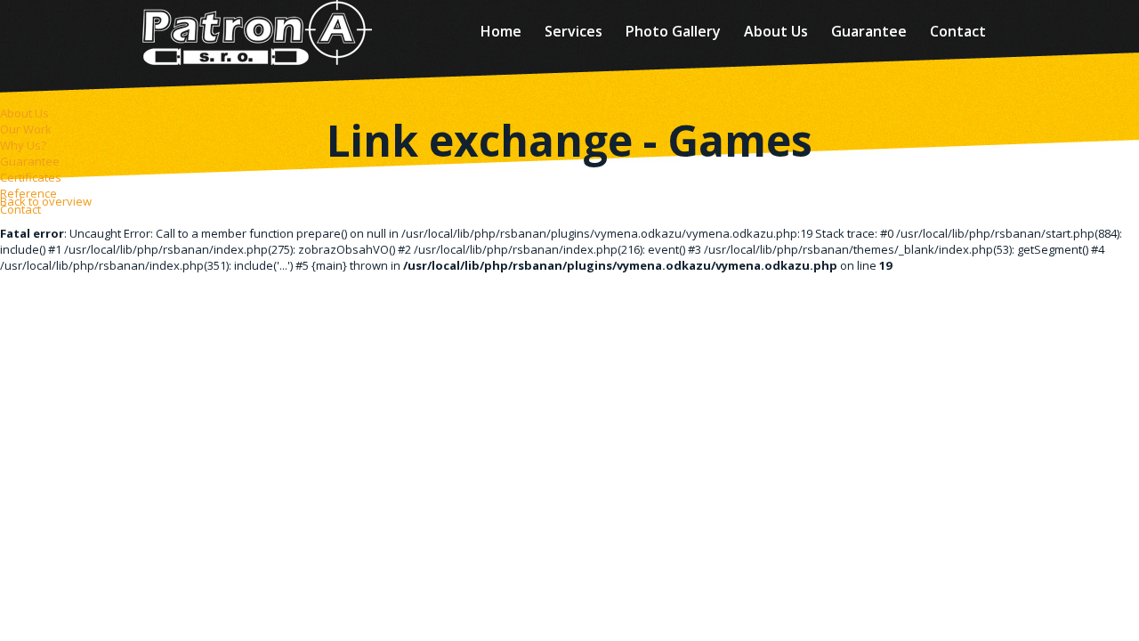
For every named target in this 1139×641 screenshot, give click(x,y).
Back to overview (46, 201)
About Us (776, 31)
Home (501, 31)
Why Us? (23, 145)
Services (573, 31)
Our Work (26, 129)
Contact (958, 31)
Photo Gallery (673, 31)
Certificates (30, 177)
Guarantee (869, 31)
